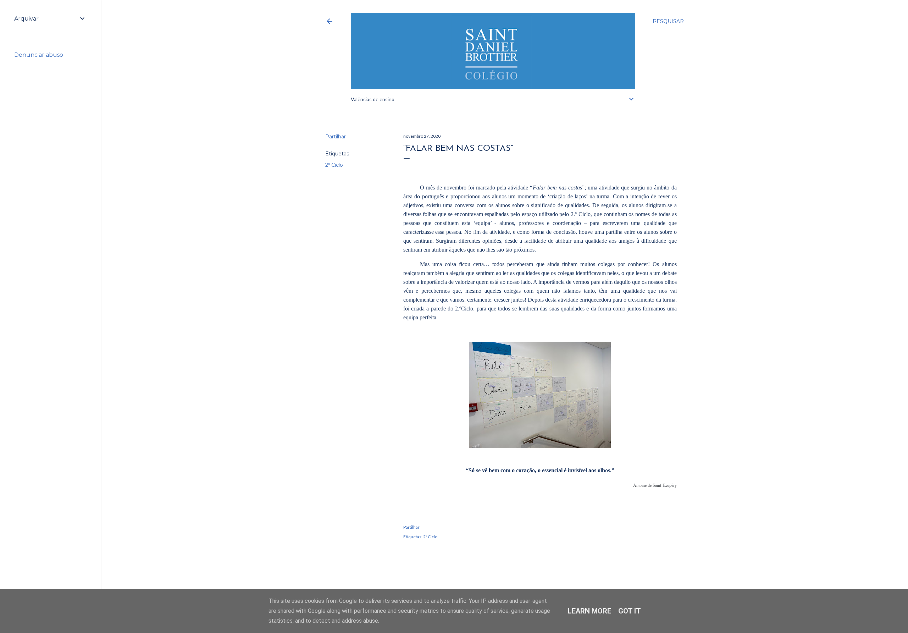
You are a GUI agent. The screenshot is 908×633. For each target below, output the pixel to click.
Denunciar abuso (38, 54)
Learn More (589, 611)
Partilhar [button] (335, 136)
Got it (629, 611)
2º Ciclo (334, 165)
